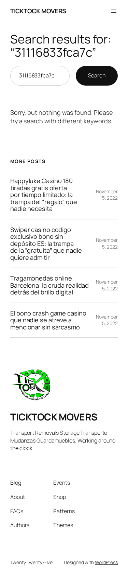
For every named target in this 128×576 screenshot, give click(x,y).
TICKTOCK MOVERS (38, 11)
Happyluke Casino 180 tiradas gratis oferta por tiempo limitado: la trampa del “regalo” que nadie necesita (43, 194)
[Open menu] (114, 11)
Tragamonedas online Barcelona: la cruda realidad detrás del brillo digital (49, 285)
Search (96, 75)
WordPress (106, 562)
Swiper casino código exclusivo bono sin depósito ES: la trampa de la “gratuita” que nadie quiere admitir (46, 243)
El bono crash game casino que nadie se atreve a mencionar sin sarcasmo (48, 320)
